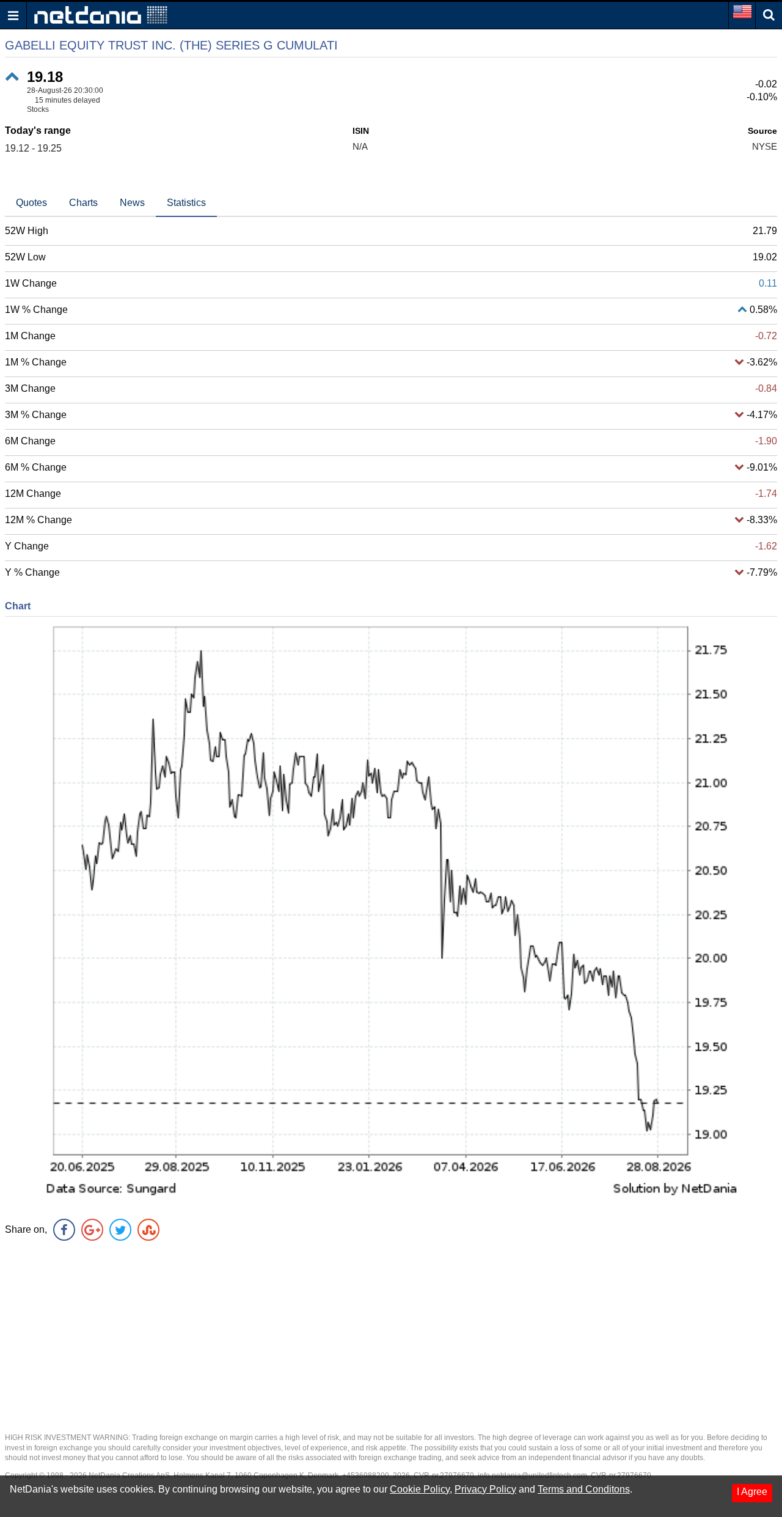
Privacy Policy (485, 1489)
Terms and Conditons (584, 1489)
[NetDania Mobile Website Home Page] (100, 14)
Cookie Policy (420, 1489)
